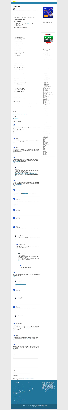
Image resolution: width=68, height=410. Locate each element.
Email (14, 370)
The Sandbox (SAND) (46, 52)
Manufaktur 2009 (15, 114)
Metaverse (44, 87)
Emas (44, 146)
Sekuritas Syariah (46, 104)
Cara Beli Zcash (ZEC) (47, 78)
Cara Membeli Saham (46, 100)
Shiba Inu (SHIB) (46, 51)
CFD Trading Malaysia (30, 391)
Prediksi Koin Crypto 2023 (46, 49)
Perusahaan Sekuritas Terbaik (47, 103)
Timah (44, 150)
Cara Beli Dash (46, 77)
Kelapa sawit (45, 154)
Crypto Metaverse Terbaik (46, 88)
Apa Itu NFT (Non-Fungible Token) (47, 92)
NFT (43, 91)
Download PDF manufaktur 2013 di (19, 109)
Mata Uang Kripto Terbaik (47, 54)
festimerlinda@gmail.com (19, 184)
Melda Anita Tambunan (19, 323)
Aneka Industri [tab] (24, 17)
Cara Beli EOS (46, 80)
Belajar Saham (45, 101)
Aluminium (44, 148)
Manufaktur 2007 (25, 114)
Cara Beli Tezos (46, 82)
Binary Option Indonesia (46, 133)
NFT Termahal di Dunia (46, 96)
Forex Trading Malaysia (30, 388)
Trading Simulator (45, 136)
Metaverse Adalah (45, 89)
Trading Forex (45, 106)
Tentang (44, 47)
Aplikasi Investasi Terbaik (46, 144)
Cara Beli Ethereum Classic (47, 86)
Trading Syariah (45, 135)
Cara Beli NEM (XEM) (46, 84)
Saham (44, 97)
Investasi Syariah (45, 142)
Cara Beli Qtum (46, 83)
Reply (14, 133)
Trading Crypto (45, 132)
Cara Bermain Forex (46, 107)
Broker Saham (45, 102)
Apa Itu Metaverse (45, 90)
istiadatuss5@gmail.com (25, 193)
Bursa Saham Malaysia (30, 389)
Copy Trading (45, 138)
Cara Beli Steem (46, 85)
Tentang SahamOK (18, 403)
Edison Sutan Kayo (20, 235)
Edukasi (44, 141)
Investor (44, 140)
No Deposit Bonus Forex (46, 137)
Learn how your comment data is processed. (28, 378)
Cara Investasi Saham (46, 99)
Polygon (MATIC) (46, 50)
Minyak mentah (45, 152)
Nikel (44, 149)
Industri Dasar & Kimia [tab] (17, 17)
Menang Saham (30, 390)
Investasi (44, 139)
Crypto (44, 48)
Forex (43, 105)
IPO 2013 (28, 23)
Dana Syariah (45, 143)
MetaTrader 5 (45, 109)
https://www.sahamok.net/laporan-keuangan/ (20, 284)
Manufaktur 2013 (16, 6)
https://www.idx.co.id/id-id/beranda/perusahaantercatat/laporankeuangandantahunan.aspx (26, 173)
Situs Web (14, 372)
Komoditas (44, 145)
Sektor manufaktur (16, 118)
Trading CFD (45, 131)
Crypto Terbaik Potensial (46, 53)
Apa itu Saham (45, 98)
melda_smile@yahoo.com (29, 328)
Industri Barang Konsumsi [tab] (30, 17)
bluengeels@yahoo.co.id (29, 338)
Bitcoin (44, 147)
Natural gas (44, 153)
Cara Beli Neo (46, 79)
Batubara (44, 151)
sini (25, 109)
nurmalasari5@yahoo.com (16, 161)
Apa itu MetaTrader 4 (46, 108)
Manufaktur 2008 (20, 114)
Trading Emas (45, 134)
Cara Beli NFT (45, 93)
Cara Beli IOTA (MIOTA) (47, 81)
